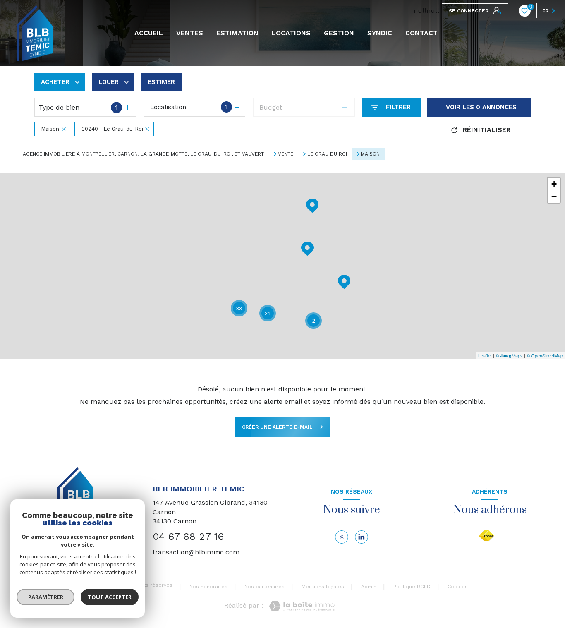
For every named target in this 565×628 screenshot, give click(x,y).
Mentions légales (323, 587)
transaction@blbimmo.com (196, 552)
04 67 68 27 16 (188, 536)
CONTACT (421, 33)
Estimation (237, 33)
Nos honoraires (208, 587)
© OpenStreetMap (545, 355)
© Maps (509, 355)
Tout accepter (110, 597)
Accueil (148, 33)
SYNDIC (379, 33)
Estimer (161, 82)
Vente (285, 153)
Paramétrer (45, 597)
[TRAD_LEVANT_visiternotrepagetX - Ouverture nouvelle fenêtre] (341, 537)
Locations (291, 33)
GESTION (339, 33)
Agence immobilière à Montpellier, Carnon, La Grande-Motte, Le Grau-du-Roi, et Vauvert (143, 154)
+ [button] (554, 184)
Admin (368, 587)
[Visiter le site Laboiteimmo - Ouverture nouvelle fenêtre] (301, 606)
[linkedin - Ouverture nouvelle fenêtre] (361, 537)
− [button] (554, 196)
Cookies (458, 587)
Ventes (189, 33)
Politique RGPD (412, 587)
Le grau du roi (327, 153)
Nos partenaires (264, 587)
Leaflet (485, 355)
